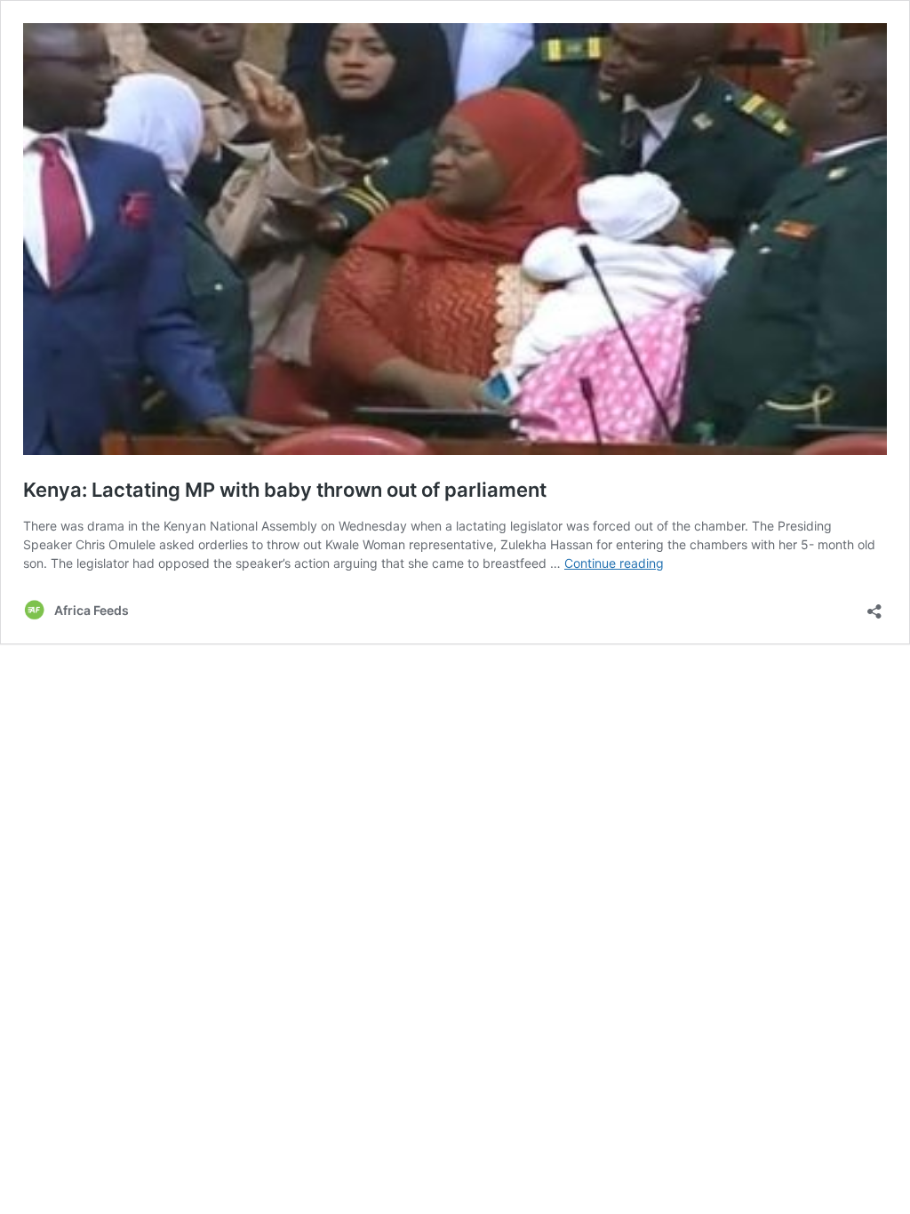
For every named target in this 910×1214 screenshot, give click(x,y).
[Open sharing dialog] (874, 605)
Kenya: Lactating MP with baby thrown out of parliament (285, 489)
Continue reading (614, 563)
